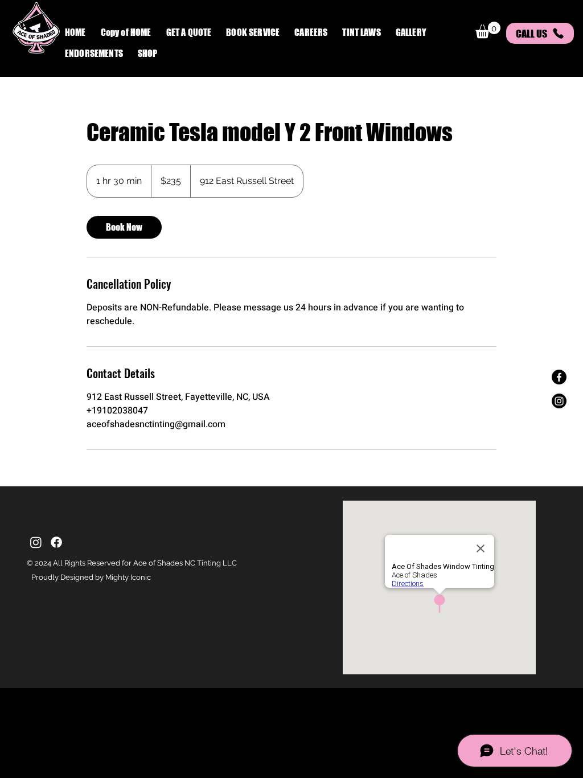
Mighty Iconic (128, 577)
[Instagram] (559, 401)
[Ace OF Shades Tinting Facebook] (559, 377)
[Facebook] (56, 542)
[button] (253, 32)
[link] (124, 227)
